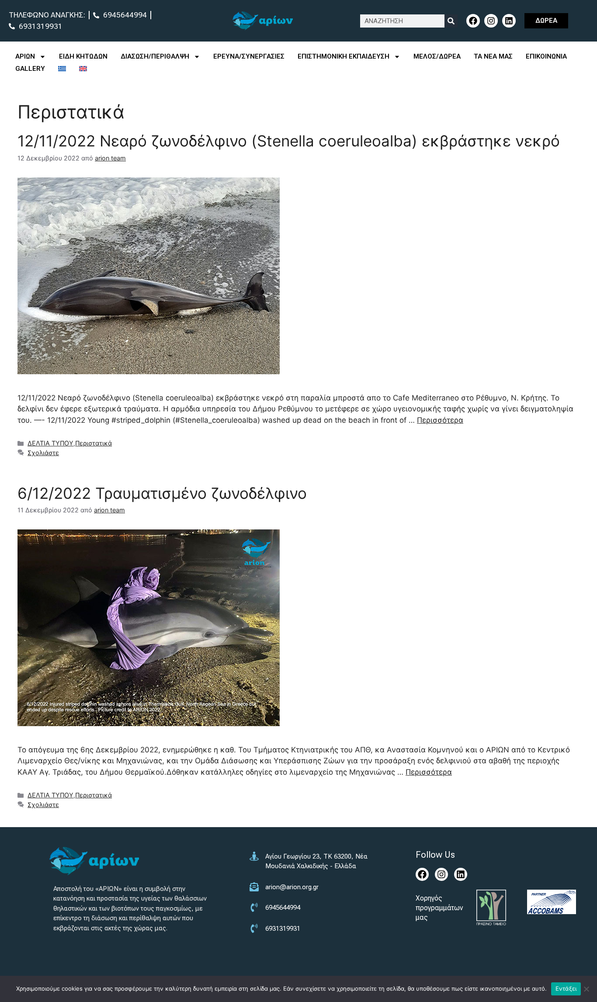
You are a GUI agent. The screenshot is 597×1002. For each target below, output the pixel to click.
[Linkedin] (509, 21)
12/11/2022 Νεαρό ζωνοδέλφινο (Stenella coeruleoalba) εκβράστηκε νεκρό (288, 141)
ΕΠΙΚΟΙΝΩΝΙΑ (546, 56)
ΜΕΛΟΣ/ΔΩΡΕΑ (437, 56)
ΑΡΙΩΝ (25, 56)
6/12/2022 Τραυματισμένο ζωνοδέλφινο (162, 493)
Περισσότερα (440, 420)
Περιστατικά (93, 443)
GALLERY (30, 69)
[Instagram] (491, 21)
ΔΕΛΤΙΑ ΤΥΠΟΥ (50, 443)
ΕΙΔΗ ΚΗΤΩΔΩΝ (83, 56)
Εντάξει (566, 988)
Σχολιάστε (43, 452)
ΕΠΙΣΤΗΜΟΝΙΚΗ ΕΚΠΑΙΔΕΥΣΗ (343, 56)
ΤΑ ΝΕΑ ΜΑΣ (493, 56)
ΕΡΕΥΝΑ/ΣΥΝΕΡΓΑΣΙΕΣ (249, 56)
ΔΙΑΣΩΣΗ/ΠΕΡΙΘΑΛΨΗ (155, 56)
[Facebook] (473, 21)
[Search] (451, 21)
